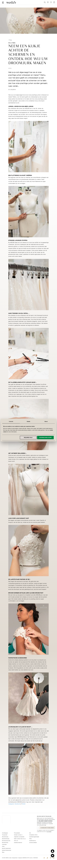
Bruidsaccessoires (6, 840)
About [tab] (46, 421)
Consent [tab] (11, 421)
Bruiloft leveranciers (6, 848)
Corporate (4, 844)
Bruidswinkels (5, 842)
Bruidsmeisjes (5, 836)
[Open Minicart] (54, 2)
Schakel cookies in (18, 834)
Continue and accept (45, 437)
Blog (3, 852)
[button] (52, 855)
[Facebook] (44, 857)
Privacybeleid (17, 832)
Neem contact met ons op (20, 838)
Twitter (24, 804)
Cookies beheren (33, 842)
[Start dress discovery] (52, 851)
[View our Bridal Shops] (48, 2)
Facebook (17, 804)
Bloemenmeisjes (5, 838)
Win (30, 832)
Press (3, 846)
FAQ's (30, 838)
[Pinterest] (50, 857)
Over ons (16, 840)
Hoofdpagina (5, 832)
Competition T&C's (33, 834)
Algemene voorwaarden (19, 836)
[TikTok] (47, 857)
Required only (28, 437)
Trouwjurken (4, 834)
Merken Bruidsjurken (6, 850)
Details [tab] (28, 421)
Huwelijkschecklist (18, 842)
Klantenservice (32, 840)
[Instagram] (53, 857)
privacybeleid (49, 831)
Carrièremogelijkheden (34, 836)
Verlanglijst (51, 2)
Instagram (11, 804)
